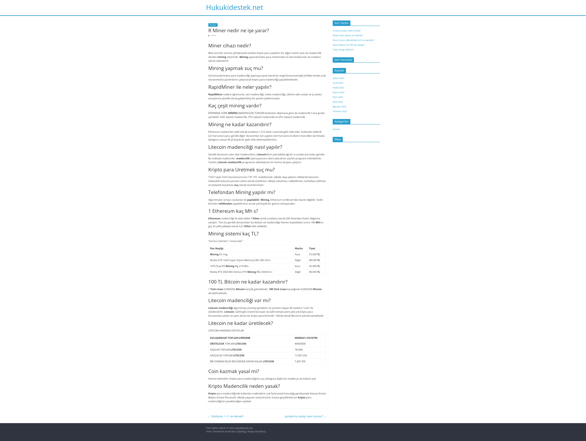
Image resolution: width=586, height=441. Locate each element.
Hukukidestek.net (234, 7)
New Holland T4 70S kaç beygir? (349, 44)
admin (213, 35)
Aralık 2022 (338, 87)
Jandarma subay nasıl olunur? (306, 416)
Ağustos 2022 (339, 106)
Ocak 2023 (338, 82)
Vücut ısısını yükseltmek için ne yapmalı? (353, 40)
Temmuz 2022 (340, 111)
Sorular (213, 25)
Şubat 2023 (338, 78)
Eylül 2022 (338, 101)
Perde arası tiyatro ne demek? (348, 35)
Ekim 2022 (338, 97)
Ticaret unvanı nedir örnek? (347, 30)
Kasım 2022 (338, 92)
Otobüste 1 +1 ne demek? (226, 416)
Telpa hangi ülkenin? (343, 49)
